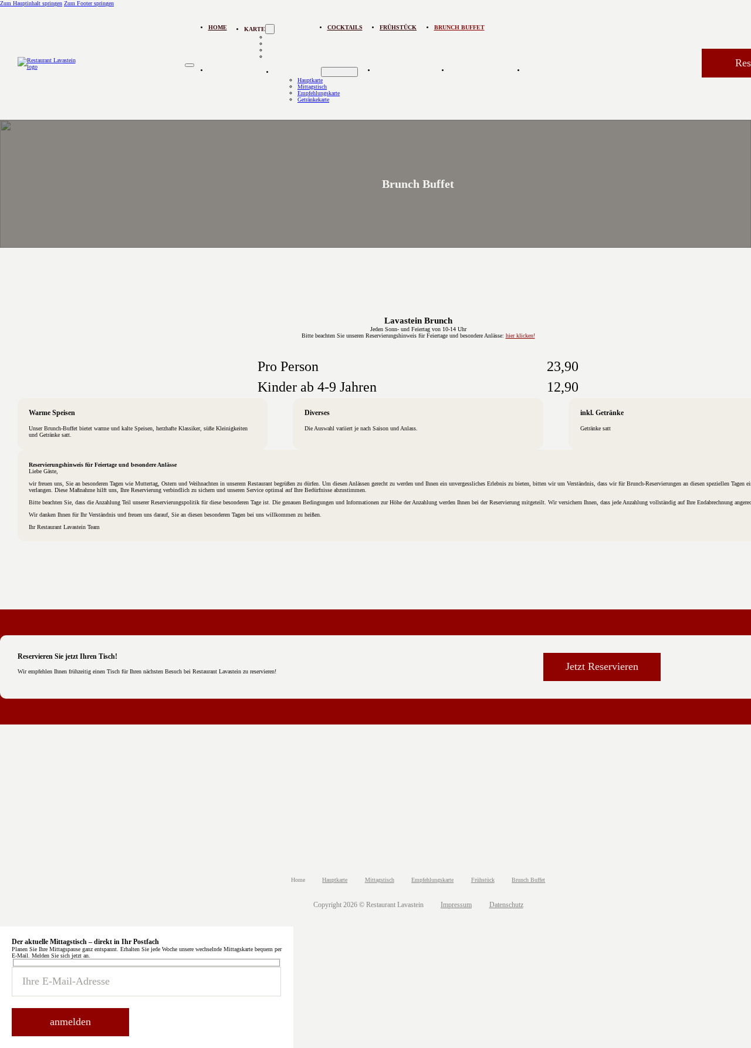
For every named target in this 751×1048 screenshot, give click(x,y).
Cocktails (345, 27)
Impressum (456, 905)
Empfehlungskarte (318, 93)
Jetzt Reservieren (602, 666)
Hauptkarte (310, 80)
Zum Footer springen (89, 3)
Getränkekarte (283, 56)
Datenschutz (506, 905)
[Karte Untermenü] (339, 72)
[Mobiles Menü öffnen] (189, 65)
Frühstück (398, 27)
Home (217, 27)
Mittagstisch (312, 86)
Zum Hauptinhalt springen (31, 3)
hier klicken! (520, 335)
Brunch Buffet (459, 27)
